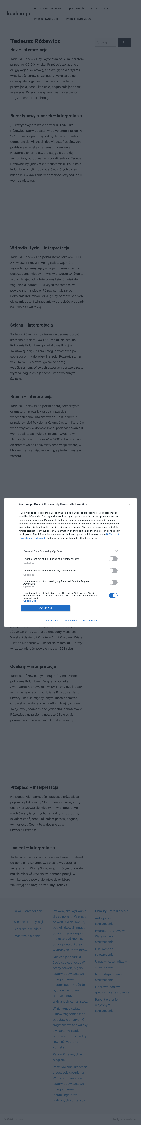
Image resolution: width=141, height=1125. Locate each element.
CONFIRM (45, 608)
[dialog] (70, 562)
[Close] (130, 504)
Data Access (70, 620)
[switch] (113, 558)
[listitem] (70, 551)
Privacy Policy (90, 620)
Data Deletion (51, 620)
